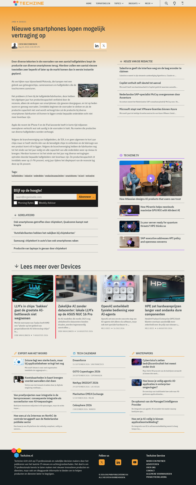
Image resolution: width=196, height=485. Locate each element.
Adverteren (152, 464)
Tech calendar (86, 353)
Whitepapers (144, 353)
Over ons (151, 467)
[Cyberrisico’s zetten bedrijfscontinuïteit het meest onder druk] (137, 367)
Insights (133, 3)
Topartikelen (103, 3)
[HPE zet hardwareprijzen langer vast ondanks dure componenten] (163, 288)
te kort (81, 175)
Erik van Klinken (22, 335)
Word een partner (155, 461)
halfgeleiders (17, 175)
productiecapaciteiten (54, 175)
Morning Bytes (26, 203)
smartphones (71, 175)
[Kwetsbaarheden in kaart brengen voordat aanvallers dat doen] (19, 382)
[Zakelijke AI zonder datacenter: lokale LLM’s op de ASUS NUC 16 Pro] (76, 288)
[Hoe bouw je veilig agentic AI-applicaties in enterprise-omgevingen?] (137, 387)
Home (89, 3)
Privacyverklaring (156, 477)
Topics (117, 3)
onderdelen (38, 175)
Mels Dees (105, 328)
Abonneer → (87, 196)
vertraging (90, 175)
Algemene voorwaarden (159, 473)
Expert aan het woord (32, 353)
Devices (22, 22)
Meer (147, 3)
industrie (28, 175)
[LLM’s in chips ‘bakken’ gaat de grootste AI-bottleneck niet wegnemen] (32, 288)
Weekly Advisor (47, 203)
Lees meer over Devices (50, 266)
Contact (150, 470)
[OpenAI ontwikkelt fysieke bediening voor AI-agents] (120, 288)
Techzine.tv (131, 155)
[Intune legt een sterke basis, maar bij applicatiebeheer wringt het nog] (19, 365)
